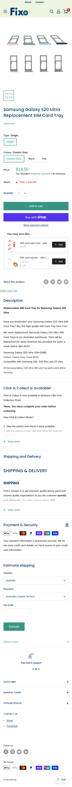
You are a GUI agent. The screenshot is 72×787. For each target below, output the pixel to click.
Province (8, 589)
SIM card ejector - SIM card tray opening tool (35, 257)
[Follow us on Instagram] (12, 751)
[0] (65, 11)
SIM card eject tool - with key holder (35, 243)
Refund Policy (11, 641)
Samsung (9, 123)
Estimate (14, 626)
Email (10, 720)
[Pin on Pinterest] (52, 281)
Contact (39, 2)
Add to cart (36, 206)
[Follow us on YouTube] (19, 751)
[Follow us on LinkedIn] (25, 751)
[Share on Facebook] (46, 281)
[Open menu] (5, 11)
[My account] (58, 11)
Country (7, 572)
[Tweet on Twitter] (59, 281)
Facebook (12, 726)
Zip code (8, 605)
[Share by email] (66, 281)
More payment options (36, 225)
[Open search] (52, 11)
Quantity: (8, 193)
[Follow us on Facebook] (5, 751)
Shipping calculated (41, 173)
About (28, 2)
